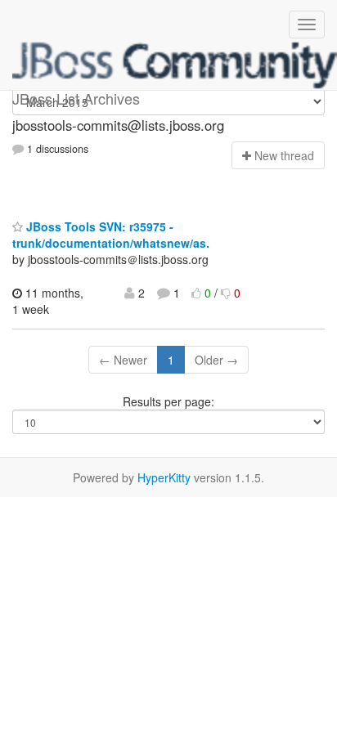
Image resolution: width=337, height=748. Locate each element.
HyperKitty (164, 477)
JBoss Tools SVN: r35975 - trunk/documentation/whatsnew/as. (110, 234)
